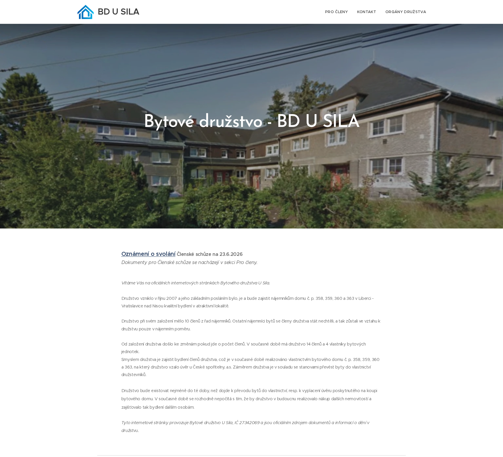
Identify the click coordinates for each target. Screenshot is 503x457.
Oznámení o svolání (148, 254)
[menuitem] (338, 12)
